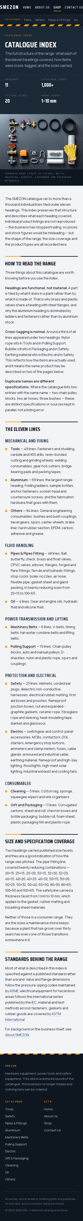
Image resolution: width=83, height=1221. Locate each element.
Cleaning (11, 1165)
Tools (27, 20)
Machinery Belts (16, 1137)
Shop (57, 7)
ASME (14, 991)
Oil (7, 1172)
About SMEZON (17, 1035)
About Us (42, 7)
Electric (10, 1151)
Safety (39, 20)
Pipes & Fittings (59, 20)
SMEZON (9, 7)
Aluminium (12, 1130)
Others (10, 1179)
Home (27, 7)
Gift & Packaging (17, 1158)
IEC (34, 1002)
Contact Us (74, 7)
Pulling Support (16, 1144)
